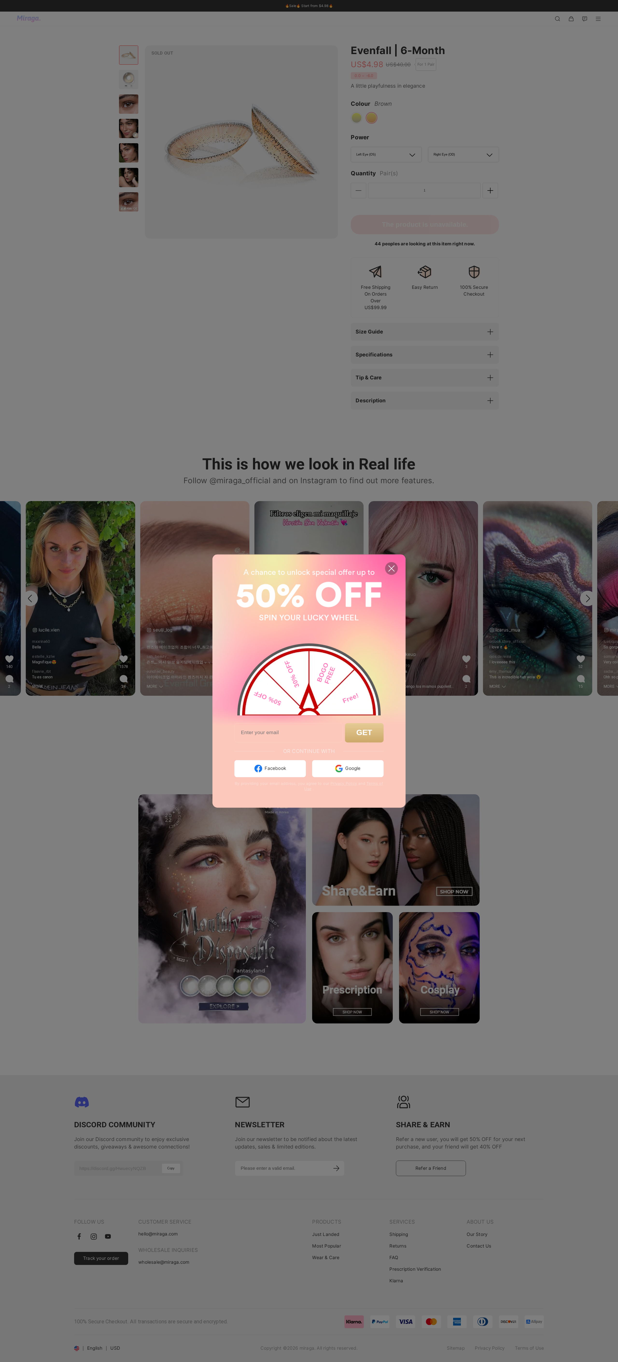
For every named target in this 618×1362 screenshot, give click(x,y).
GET (364, 732)
